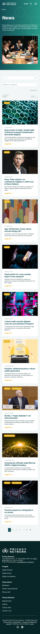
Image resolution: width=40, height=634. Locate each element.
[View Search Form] (31, 4)
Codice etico (6, 607)
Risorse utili (6, 592)
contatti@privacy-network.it (25, 562)
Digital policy (7, 573)
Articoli (7, 201)
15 (26, 530)
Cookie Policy (17, 622)
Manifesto (5, 585)
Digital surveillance (9, 576)
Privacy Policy (7, 622)
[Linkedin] (22, 627)
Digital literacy (7, 570)
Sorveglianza (16, 388)
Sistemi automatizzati (9, 589)
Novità (7, 103)
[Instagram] (18, 627)
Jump (32, 624)
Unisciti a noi (6, 611)
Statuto (4, 604)
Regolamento (7, 601)
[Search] (35, 78)
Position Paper (9, 435)
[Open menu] (36, 4)
